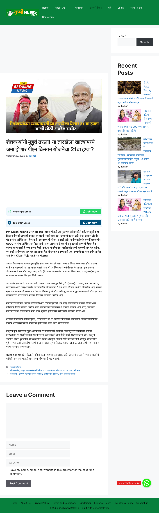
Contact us (48, 17)
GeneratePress (101, 507)
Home (45, 7)
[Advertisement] (54, 50)
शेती (109, 7)
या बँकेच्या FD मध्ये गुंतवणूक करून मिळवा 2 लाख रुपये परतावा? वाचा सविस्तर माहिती (42, 373)
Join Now (92, 211)
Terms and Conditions (64, 502)
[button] (146, 483)
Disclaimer (85, 502)
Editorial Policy (102, 502)
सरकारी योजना (96, 7)
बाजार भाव (79, 7)
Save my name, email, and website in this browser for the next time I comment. (52, 471)
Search (122, 36)
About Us (60, 7)
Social (121, 7)
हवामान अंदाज (136, 7)
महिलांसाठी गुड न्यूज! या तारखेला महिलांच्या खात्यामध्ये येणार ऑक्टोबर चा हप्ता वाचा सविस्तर (45, 370)
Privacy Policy (41, 502)
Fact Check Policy (123, 502)
